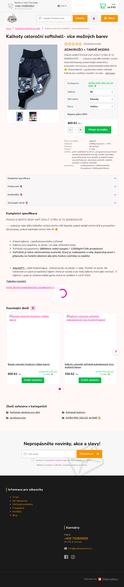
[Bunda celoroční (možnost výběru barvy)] (33, 338)
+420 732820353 (24, 6)
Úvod (8, 28)
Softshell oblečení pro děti (27, 28)
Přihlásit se (87, 454)
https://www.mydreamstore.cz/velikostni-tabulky (33, 287)
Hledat (80, 18)
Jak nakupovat (20, 500)
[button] (60, 389)
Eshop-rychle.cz (110, 579)
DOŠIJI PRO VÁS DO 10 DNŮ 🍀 (83, 417)
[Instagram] (74, 557)
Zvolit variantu (33, 380)
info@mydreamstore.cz (80, 548)
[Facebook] (67, 557)
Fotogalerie (18, 508)
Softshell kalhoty (75, 412)
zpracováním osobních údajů (56, 460)
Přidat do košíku (98, 129)
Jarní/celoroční (18, 417)
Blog (15, 515)
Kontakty (17, 511)
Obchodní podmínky (23, 504)
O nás (16, 497)
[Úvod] (20, 18)
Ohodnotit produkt (92, 43)
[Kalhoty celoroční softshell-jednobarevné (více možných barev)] (90, 338)
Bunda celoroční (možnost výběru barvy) (29, 364)
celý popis (110, 73)
